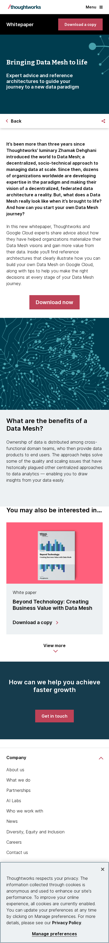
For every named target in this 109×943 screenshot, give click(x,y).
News (12, 821)
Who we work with (24, 811)
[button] (54, 648)
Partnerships (18, 790)
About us (15, 769)
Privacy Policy (66, 922)
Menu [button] (91, 7)
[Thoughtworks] (24, 7)
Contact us (17, 852)
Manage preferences (54, 933)
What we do (18, 780)
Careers (14, 842)
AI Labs (13, 800)
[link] (80, 24)
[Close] (102, 869)
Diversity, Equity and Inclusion (35, 831)
